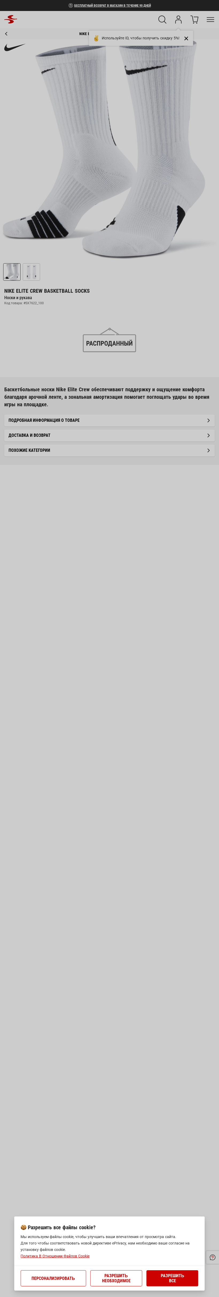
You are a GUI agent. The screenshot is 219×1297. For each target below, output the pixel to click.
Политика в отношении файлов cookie (55, 1256)
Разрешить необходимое (116, 1278)
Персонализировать (53, 1278)
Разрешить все (172, 1278)
